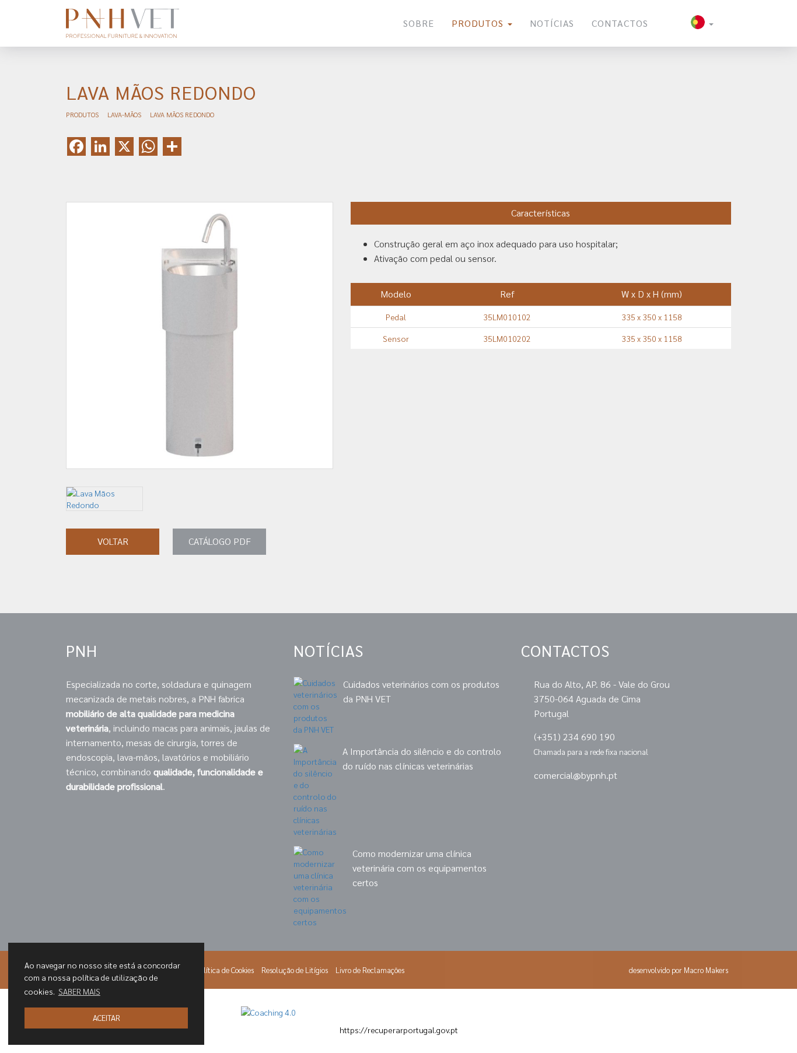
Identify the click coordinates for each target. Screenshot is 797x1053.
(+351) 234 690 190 (574, 736)
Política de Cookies (224, 970)
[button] (702, 23)
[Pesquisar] (669, 23)
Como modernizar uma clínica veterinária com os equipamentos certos (419, 867)
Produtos (82, 114)
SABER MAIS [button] (79, 991)
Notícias (552, 23)
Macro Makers (706, 970)
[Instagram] (724, 802)
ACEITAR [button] (106, 1017)
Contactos (620, 23)
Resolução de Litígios (294, 970)
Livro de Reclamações (369, 970)
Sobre (418, 23)
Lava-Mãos (124, 114)
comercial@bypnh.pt (575, 775)
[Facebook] (686, 802)
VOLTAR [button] (112, 541)
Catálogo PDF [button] (219, 541)
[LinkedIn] (646, 802)
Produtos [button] (479, 23)
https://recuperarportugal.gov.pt (399, 1029)
